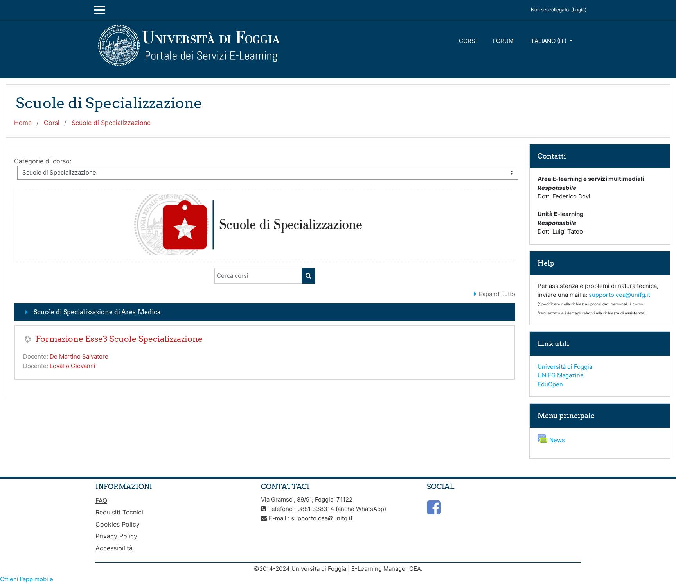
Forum (503, 41)
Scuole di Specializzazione (111, 123)
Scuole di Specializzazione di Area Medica (97, 312)
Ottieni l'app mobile (26, 579)
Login (579, 10)
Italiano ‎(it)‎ (548, 41)
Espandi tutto (497, 294)
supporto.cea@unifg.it (619, 294)
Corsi (468, 41)
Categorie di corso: (42, 161)
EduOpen (550, 384)
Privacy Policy (116, 536)
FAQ (101, 500)
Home (23, 123)
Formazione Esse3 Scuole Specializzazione (119, 339)
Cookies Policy (117, 524)
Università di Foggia (565, 366)
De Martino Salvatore (79, 356)
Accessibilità (114, 548)
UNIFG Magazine (561, 375)
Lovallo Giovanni (72, 366)
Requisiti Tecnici (119, 512)
